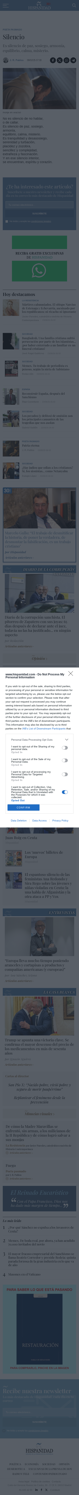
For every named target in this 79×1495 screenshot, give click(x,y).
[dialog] (39, 747)
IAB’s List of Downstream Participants (44, 728)
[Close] (71, 674)
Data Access (39, 820)
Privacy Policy (60, 820)
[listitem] (39, 740)
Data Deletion (19, 820)
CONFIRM (23, 807)
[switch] (65, 748)
